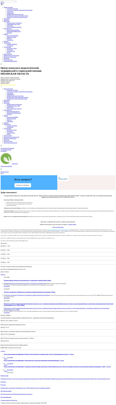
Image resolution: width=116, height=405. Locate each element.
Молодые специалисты (10, 57)
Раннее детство (8, 54)
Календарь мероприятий (10, 61)
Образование (10, 13)
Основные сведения (12, 8)
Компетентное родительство (11, 55)
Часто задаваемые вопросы (14, 27)
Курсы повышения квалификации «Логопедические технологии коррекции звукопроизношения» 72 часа (34, 360)
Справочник (7, 42)
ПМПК (6, 34)
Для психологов (8, 59)
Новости (9, 38)
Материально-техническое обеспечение (17, 15)
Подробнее (7, 286)
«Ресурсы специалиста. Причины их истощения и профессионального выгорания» (27, 292)
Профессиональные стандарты (15, 14)
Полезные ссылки (12, 48)
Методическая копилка (13, 30)
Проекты (9, 33)
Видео (8, 52)
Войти (2, 3)
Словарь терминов (12, 44)
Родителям (7, 21)
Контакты (6, 20)
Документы (10, 11)
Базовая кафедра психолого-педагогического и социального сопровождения (25, 280)
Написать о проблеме (22, 185)
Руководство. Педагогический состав (17, 17)
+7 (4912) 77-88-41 (72, 224)
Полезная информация (6, 397)
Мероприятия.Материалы (14, 31)
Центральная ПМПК (12, 35)
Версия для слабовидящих (9, 84)
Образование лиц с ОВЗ (13, 24)
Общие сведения (8, 7)
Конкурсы (6, 58)
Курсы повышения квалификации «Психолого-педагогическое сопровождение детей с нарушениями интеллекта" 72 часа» (39, 354)
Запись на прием (11, 37)
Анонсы (3, 351)
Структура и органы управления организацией (19, 10)
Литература (10, 25)
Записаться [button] (15, 163)
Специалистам (8, 28)
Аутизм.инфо (7, 47)
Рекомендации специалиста (14, 23)
